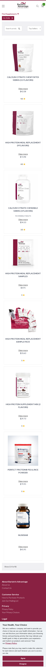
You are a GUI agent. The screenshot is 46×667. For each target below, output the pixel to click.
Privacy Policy (7, 609)
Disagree (22, 664)
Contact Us (7, 588)
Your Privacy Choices (11, 612)
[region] (23, 644)
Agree (23, 658)
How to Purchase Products (13, 597)
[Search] (19, 29)
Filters (6, 18)
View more (23, 88)
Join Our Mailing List (10, 601)
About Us (6, 585)
